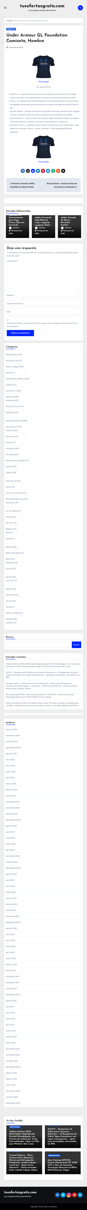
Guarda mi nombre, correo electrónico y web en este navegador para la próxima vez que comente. (42, 325)
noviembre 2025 (13, 735)
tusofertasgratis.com (42, 6)
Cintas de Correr (13, 406)
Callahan (9, 623)
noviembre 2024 (13, 808)
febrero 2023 (11, 904)
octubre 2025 (12, 742)
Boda (8, 533)
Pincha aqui (43, 81)
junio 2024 (10, 838)
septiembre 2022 (13, 922)
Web (8, 312)
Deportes (11, 29)
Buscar (10, 637)
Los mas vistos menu (15, 493)
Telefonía (10, 595)
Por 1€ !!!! (10, 523)
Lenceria (9, 569)
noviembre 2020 (13, 1055)
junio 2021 (10, 1013)
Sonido (9, 467)
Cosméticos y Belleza (15, 379)
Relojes (9, 547)
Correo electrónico (15, 303)
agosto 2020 (11, 1073)
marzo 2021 (11, 1031)
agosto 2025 (11, 754)
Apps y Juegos (12, 367)
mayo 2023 (11, 892)
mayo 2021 (10, 1019)
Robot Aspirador (13, 553)
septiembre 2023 (13, 868)
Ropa (8, 559)
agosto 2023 (11, 874)
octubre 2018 (11, 1097)
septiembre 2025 (13, 748)
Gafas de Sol (11, 481)
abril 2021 (10, 1025)
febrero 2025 (11, 790)
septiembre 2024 (13, 820)
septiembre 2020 (13, 1067)
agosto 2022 (11, 928)
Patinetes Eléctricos (14, 499)
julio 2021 (10, 1007)
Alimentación (11, 355)
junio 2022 (10, 940)
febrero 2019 (11, 1079)
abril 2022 (10, 952)
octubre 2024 (12, 814)
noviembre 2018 (13, 1091)
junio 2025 (10, 766)
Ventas (9, 607)
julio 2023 (10, 880)
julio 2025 (10, 760)
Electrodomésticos (14, 421)
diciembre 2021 (12, 976)
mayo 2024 (11, 844)
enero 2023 (11, 910)
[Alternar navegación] (5, 8)
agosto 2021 (11, 1001)
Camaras (9, 430)
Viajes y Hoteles (13, 613)
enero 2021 (11, 1043)
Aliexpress (10, 563)
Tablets (9, 473)
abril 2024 (10, 850)
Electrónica (11, 427)
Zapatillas (10, 412)
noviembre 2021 (13, 983)
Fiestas (9, 539)
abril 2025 (10, 778)
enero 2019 (11, 1085)
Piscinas (9, 517)
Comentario (12, 261)
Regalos (9, 529)
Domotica (10, 436)
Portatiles (10, 454)
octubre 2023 (12, 862)
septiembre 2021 (13, 995)
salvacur (16, 228)
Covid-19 (10, 581)
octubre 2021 (11, 989)
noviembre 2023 (13, 856)
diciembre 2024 (12, 802)
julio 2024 (10, 832)
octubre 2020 (12, 1061)
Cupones (9, 385)
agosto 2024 (11, 826)
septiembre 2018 (13, 1103)
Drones (9, 442)
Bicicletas (10, 400)
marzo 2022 (11, 958)
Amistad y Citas (13, 361)
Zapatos (9, 619)
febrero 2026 (11, 729)
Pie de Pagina (12, 511)
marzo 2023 (11, 898)
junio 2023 (10, 886)
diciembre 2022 (12, 916)
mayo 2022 (11, 946)
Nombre (11, 295)
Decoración (11, 391)
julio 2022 (10, 934)
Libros (8, 487)
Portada (10, 20)
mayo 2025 (11, 772)
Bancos (9, 373)
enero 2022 (11, 970)
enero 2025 (11, 796)
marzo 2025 (11, 784)
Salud (8, 577)
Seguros (9, 589)
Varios (8, 601)
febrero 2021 (11, 1037)
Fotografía (10, 448)
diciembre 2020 (12, 1049)
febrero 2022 (11, 964)
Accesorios (10, 503)
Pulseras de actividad (15, 460)
